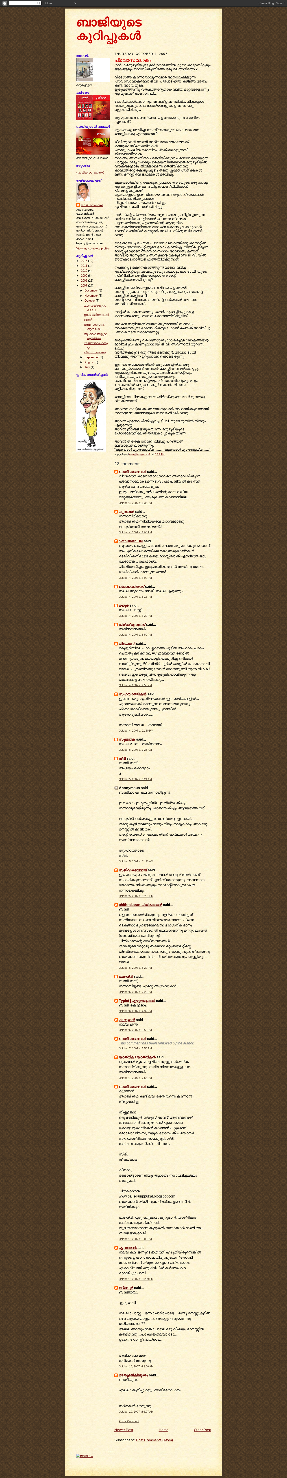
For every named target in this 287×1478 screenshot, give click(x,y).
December (92, 290)
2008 (84, 280)
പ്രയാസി (127, 644)
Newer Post (123, 1430)
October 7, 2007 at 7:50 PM (135, 1048)
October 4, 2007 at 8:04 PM (135, 532)
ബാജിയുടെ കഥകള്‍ (90, 172)
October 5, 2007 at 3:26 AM (135, 749)
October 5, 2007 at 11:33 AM (136, 861)
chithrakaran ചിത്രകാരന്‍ (140, 905)
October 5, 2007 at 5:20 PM (135, 967)
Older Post (202, 1430)
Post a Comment (129, 1421)
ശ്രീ (122, 758)
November (92, 295)
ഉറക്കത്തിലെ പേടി (96, 314)
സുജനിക (127, 739)
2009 (84, 275)
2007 (84, 285)
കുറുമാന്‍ (127, 1020)
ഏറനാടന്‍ (128, 1248)
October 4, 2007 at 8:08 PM (135, 578)
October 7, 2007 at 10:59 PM (136, 1279)
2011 (84, 265)
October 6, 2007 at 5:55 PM (135, 1030)
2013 (84, 261)
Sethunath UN (131, 541)
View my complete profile (92, 248)
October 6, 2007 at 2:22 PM (135, 992)
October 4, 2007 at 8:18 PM (135, 596)
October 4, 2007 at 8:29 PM (135, 615)
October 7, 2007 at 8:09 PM (135, 1239)
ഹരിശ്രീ (126, 976)
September (92, 357)
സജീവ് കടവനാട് (133, 870)
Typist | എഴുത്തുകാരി (137, 1001)
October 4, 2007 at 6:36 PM (135, 503)
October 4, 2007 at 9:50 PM (135, 685)
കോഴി (88, 319)
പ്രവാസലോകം (95, 352)
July (88, 367)
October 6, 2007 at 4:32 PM (135, 1011)
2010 (84, 270)
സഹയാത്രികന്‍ (132, 694)
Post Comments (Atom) (154, 1440)
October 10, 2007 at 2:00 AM (136, 1366)
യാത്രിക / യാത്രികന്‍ (137, 1057)
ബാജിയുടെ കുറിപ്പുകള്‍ (108, 29)
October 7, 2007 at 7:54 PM (135, 1078)
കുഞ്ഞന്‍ (126, 512)
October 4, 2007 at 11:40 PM (136, 730)
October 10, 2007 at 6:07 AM (136, 1411)
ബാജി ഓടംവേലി (92, 205)
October (90, 300)
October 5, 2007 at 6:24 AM (135, 779)
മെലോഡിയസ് (131, 586)
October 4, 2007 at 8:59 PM (135, 634)
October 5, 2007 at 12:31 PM (136, 896)
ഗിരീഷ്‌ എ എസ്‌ (132, 624)
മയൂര (123, 605)
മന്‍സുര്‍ (126, 1288)
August (90, 362)
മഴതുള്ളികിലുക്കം (133, 1375)
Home (163, 1430)
